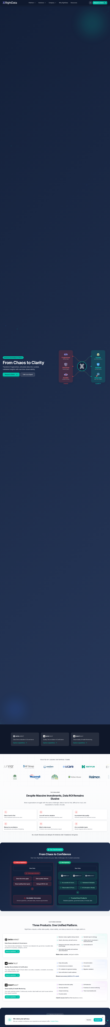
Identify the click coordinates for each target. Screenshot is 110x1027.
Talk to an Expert (28, 374)
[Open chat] (105, 1022)
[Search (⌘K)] (90, 2)
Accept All (98, 1020)
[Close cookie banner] (102, 1017)
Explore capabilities (11, 951)
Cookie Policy (54, 1021)
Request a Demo (99, 2)
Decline (89, 1020)
